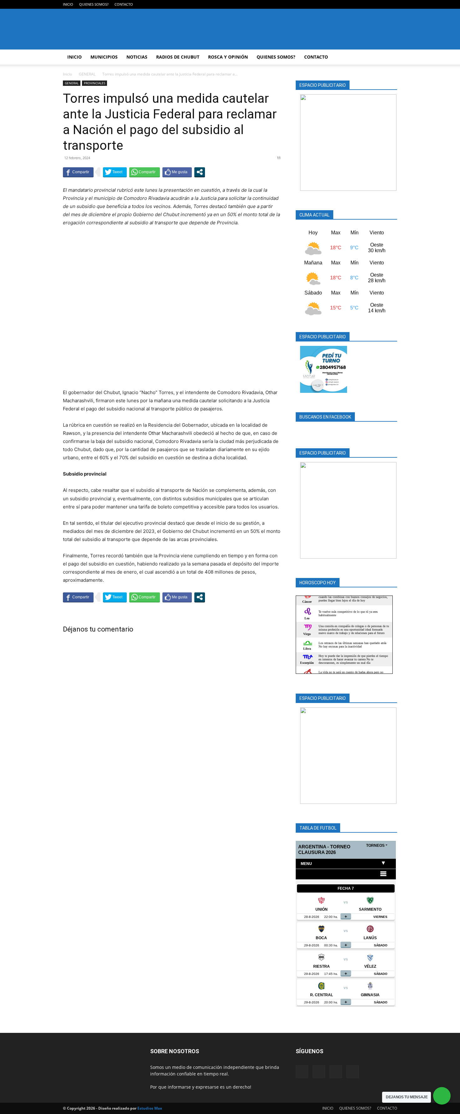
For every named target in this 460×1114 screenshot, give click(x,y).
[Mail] (371, 4)
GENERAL (87, 74)
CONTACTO (124, 4)
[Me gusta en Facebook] (177, 172)
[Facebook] (361, 4)
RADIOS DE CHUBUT (177, 57)
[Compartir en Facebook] (78, 172)
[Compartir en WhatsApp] (144, 172)
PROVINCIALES (94, 83)
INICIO (68, 4)
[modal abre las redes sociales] (199, 172)
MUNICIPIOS (104, 57)
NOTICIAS (136, 57)
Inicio (67, 74)
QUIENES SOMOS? (94, 4)
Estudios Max (149, 1108)
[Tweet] (115, 172)
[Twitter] (382, 4)
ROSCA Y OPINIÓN (228, 57)
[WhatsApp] (392, 4)
